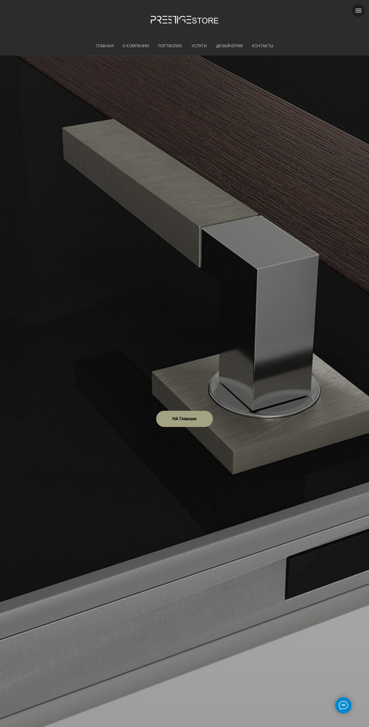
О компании (136, 46)
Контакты (262, 46)
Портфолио (170, 46)
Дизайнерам (229, 46)
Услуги (199, 46)
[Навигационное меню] (358, 10)
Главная (105, 46)
